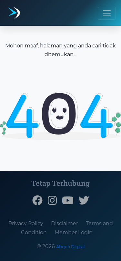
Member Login (74, 232)
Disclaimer (64, 223)
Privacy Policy (25, 223)
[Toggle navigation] (107, 13)
